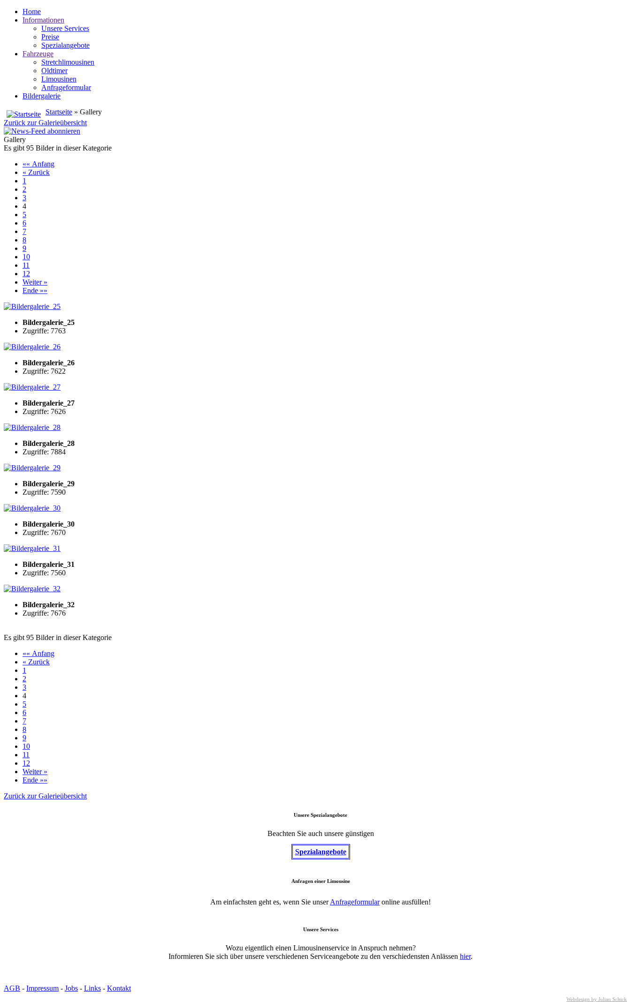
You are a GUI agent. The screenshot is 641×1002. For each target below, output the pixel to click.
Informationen (43, 20)
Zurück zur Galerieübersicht (45, 123)
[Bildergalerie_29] (32, 468)
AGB (12, 988)
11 (26, 265)
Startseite (59, 112)
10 (26, 257)
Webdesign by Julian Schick (596, 999)
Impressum (42, 988)
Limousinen (58, 79)
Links (92, 988)
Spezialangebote (65, 45)
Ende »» (35, 290)
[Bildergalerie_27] (32, 387)
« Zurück (36, 172)
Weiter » (35, 282)
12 (26, 274)
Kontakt (119, 988)
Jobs (71, 988)
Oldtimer (54, 71)
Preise (50, 37)
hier (465, 956)
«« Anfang (38, 164)
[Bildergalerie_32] (32, 589)
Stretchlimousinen (67, 62)
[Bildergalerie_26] (32, 347)
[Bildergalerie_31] (32, 548)
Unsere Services (65, 28)
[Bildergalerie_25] (32, 306)
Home (32, 11)
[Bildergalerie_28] (32, 427)
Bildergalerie (42, 96)
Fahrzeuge (38, 54)
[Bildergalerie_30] (32, 508)
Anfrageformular (66, 87)
